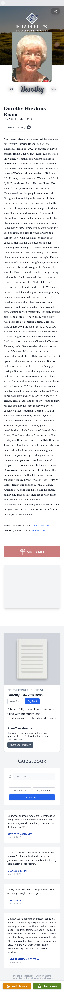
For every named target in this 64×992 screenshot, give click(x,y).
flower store (38, 530)
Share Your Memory (20, 744)
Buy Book (32, 701)
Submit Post (32, 797)
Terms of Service (40, 978)
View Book (15, 701)
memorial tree (41, 525)
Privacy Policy (23, 978)
